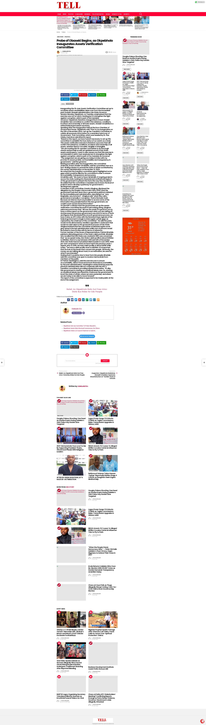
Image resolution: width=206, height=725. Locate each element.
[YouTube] (79, 299)
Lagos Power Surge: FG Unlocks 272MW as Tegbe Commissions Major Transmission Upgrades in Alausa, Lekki (79, 26)
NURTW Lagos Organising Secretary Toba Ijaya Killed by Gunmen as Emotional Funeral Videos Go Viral (71, 696)
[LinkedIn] (83, 299)
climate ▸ (136, 253)
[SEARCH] (140, 14)
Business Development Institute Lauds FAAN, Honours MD (101, 668)
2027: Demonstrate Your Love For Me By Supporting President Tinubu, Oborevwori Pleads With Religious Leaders (95, 26)
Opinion (59, 474)
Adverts (126, 14)
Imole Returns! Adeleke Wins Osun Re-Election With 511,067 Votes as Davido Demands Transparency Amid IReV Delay (102, 569)
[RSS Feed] (98, 299)
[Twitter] (75, 299)
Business (87, 14)
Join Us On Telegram (88, 336)
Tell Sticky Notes (97, 14)
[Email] (94, 299)
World (108, 14)
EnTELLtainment (93, 470)
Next (148, 23)
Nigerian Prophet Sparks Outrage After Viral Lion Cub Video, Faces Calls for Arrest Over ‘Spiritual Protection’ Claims (101, 633)
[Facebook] (68, 299)
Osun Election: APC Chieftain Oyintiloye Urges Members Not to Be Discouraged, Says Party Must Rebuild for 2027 (128, 168)
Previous (57, 23)
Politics (70, 14)
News (64, 14)
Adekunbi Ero (77, 309)
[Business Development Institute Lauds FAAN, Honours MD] (103, 653)
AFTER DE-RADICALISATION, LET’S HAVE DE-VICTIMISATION (126, 25)
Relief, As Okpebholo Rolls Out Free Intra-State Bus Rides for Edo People (87, 290)
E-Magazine (79, 14)
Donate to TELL (117, 14)
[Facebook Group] (72, 299)
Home (59, 14)
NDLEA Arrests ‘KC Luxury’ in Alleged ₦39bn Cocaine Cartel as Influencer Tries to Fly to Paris (111, 26)
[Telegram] (90, 299)
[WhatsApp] (87, 299)
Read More (127, 69)
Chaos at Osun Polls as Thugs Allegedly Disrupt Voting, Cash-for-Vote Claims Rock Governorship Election (102, 588)
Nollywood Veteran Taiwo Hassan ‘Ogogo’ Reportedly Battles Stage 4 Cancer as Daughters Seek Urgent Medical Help (141, 26)
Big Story (60, 415)
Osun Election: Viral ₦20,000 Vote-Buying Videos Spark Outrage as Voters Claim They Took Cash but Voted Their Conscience (143, 141)
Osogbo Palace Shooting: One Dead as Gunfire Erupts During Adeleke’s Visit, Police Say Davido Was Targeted (64, 27)
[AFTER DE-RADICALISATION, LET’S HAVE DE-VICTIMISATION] (126, 20)
